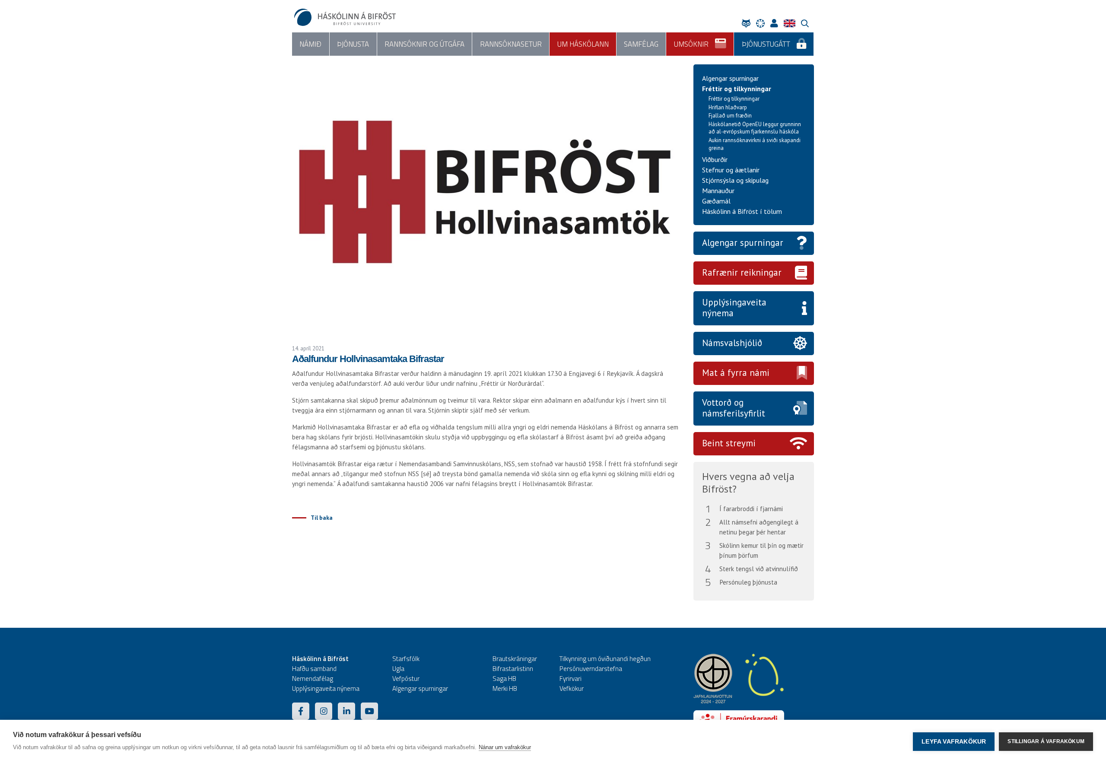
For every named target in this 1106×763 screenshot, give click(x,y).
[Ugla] (748, 23)
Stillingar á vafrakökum (1045, 741)
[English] (792, 23)
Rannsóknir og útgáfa (424, 44)
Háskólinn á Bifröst (320, 659)
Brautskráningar (515, 659)
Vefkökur (571, 688)
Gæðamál (716, 201)
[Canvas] (762, 23)
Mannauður (718, 190)
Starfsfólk (406, 659)
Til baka (322, 517)
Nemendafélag (312, 679)
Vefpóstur (406, 679)
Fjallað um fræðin (730, 115)
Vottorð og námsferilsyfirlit (733, 408)
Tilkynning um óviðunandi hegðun (605, 659)
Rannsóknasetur (511, 44)
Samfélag (641, 44)
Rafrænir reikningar (742, 272)
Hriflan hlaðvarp (728, 107)
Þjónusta (353, 44)
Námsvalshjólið (732, 343)
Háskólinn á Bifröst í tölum (742, 211)
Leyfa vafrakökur (954, 741)
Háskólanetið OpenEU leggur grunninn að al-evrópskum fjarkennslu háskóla (755, 128)
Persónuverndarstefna (590, 669)
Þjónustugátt (766, 44)
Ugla (398, 669)
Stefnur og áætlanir (731, 169)
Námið (310, 44)
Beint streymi (729, 443)
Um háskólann (583, 44)
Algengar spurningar (730, 78)
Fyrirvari (570, 679)
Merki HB (505, 688)
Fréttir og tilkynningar (736, 88)
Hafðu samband (314, 669)
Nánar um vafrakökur (505, 747)
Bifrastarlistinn (513, 669)
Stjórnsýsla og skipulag (735, 180)
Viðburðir (715, 159)
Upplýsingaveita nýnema (734, 307)
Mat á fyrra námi (735, 372)
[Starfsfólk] (776, 23)
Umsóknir (691, 44)
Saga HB (504, 679)
